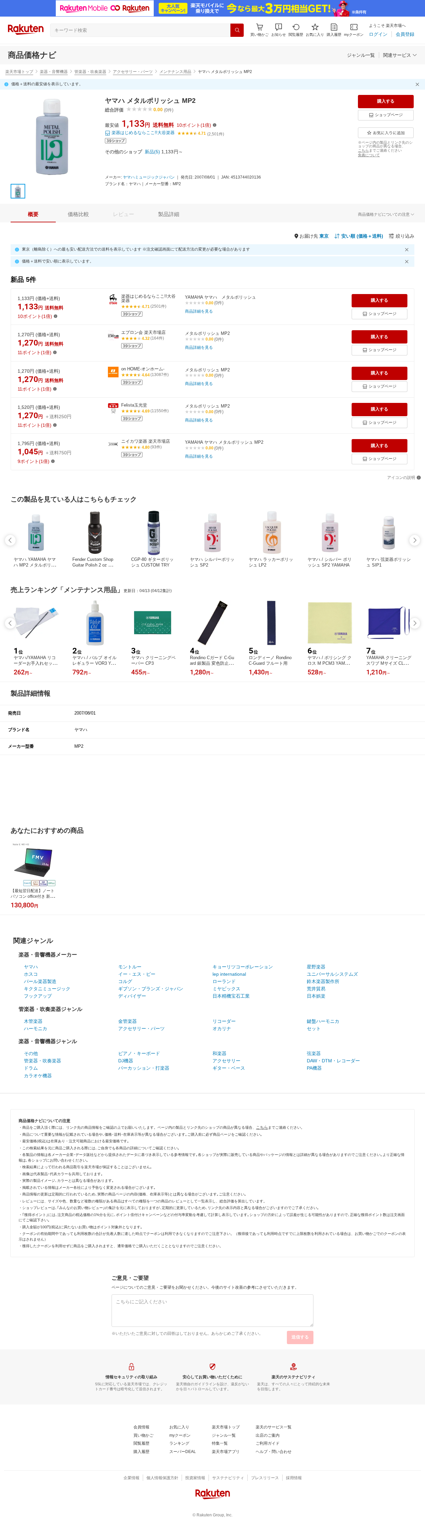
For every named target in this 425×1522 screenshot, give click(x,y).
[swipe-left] (10, 540)
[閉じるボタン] (418, 84)
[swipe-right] (414, 540)
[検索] (237, 30)
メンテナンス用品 (175, 71)
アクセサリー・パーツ (133, 71)
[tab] (33, 214)
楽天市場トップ (19, 71)
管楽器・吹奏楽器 (90, 71)
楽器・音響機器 (54, 71)
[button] (278, 30)
